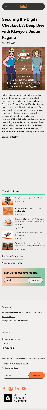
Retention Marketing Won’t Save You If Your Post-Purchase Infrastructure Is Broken (29, 221)
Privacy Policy (8, 348)
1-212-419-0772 (8, 316)
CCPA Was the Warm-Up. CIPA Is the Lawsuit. (28, 209)
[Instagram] (11, 389)
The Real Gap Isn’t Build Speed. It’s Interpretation (28, 233)
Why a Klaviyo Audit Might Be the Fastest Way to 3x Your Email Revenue (30, 244)
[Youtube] (24, 389)
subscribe (35, 280)
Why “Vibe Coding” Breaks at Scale (28, 198)
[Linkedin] (17, 389)
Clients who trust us (11, 339)
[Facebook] (4, 389)
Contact (5, 343)
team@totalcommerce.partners (15, 321)
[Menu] (7, 6)
